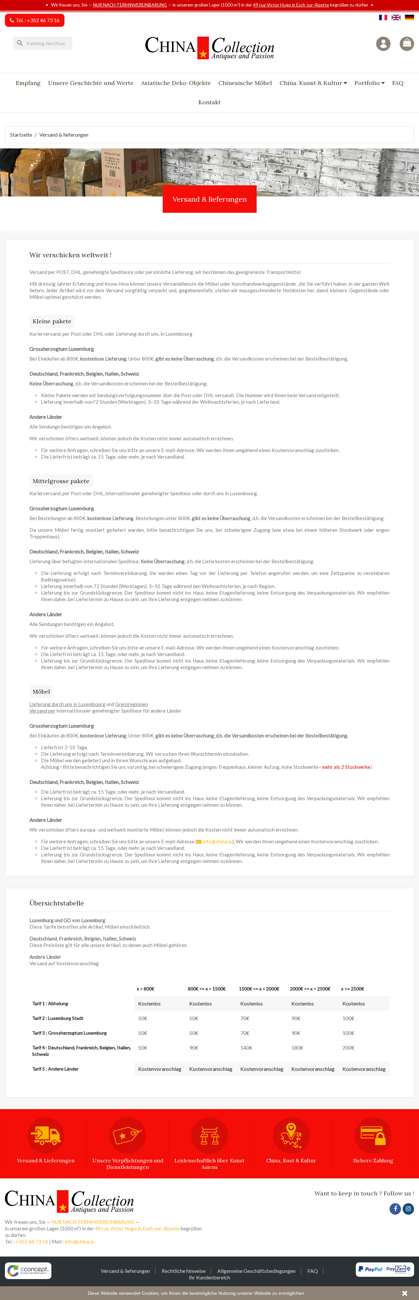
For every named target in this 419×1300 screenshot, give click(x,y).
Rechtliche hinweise (184, 1271)
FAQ (398, 83)
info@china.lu (217, 841)
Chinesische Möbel (245, 83)
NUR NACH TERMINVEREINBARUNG (130, 5)
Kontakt (209, 102)
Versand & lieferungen (125, 1271)
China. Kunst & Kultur (312, 83)
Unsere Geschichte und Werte (91, 83)
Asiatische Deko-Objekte (176, 83)
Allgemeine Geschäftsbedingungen (256, 1271)
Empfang (28, 83)
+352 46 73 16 (43, 20)
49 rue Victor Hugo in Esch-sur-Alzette (291, 5)
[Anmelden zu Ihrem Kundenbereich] (383, 44)
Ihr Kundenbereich (209, 1277)
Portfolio (368, 83)
